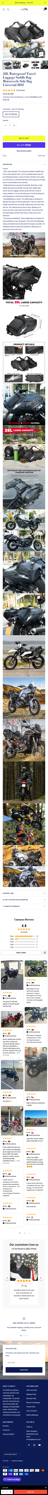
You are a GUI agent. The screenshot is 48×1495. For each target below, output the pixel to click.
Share (5, 155)
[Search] (8, 10)
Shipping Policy (31, 1394)
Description (7, 164)
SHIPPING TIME (8, 893)
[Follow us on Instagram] (34, 1445)
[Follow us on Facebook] (29, 1445)
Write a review (21, 953)
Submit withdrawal (32, 1415)
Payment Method (8, 1434)
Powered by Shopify (17, 1461)
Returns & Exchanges (33, 1402)
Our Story (6, 1426)
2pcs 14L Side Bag (11, 114)
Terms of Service (31, 1411)
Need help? (41, 155)
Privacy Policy (30, 1407)
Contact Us (6, 1430)
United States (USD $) (10, 1454)
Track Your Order (31, 1390)
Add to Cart (30, 1492)
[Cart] (44, 9)
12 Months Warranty (11, 906)
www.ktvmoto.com (32, 1434)
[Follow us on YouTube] (39, 1445)
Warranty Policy (31, 1398)
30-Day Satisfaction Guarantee (15, 900)
